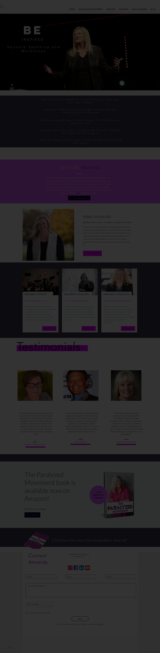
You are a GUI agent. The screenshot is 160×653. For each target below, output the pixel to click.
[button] (128, 301)
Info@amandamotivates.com (89, 317)
